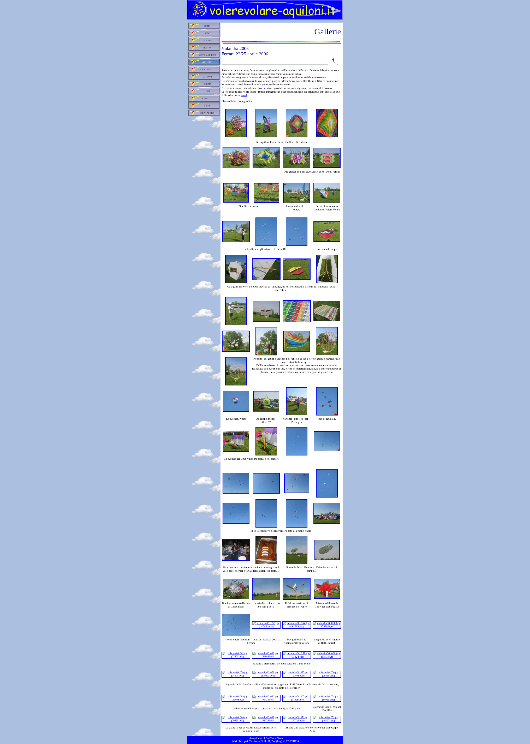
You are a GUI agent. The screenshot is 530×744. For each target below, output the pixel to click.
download (207, 98)
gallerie (207, 62)
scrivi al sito (207, 112)
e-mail (244, 95)
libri (207, 91)
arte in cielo (207, 69)
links (207, 105)
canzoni (207, 76)
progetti (207, 40)
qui (264, 88)
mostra (207, 47)
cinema (207, 83)
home (207, 25)
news (207, 33)
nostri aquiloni (207, 54)
